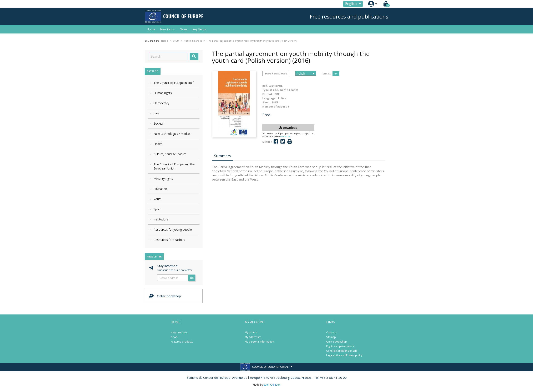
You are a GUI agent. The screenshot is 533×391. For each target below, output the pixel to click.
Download (290, 128)
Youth (158, 199)
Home (151, 29)
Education (160, 189)
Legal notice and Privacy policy (344, 355)
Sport (157, 209)
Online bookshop (336, 341)
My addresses (253, 337)
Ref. (265, 86)
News (183, 29)
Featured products (182, 341)
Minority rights (163, 179)
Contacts (331, 332)
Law (156, 113)
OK (192, 278)
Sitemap (331, 337)
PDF (336, 73)
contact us (285, 136)
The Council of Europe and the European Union (174, 166)
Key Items (199, 29)
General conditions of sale (341, 351)
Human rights (163, 93)
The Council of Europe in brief (174, 83)
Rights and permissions (340, 346)
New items (167, 29)
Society (158, 123)
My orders (251, 332)
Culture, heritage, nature (170, 154)
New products (179, 332)
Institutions (161, 219)
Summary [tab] (222, 155)
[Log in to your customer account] (371, 4)
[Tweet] (282, 141)
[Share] (276, 141)
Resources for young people (173, 229)
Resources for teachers (169, 240)
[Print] (289, 141)
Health (158, 144)
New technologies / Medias (172, 134)
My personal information (259, 341)
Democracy (161, 103)
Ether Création (272, 384)
